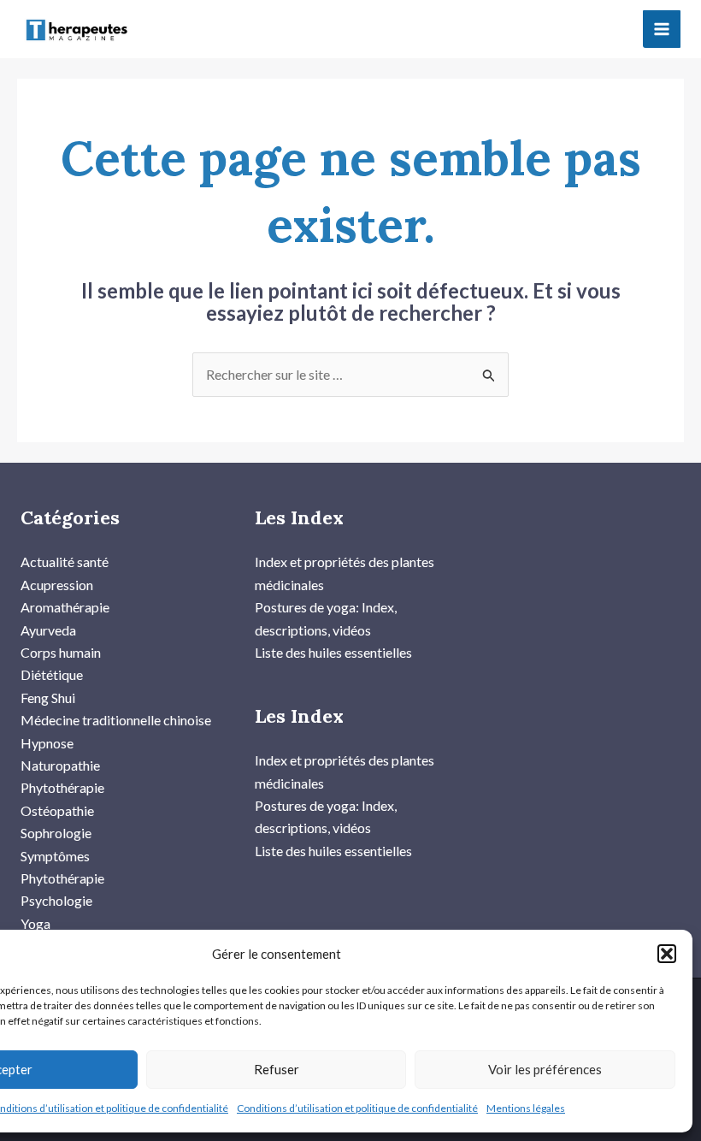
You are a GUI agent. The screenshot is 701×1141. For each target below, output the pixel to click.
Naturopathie (60, 765)
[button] (666, 953)
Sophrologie (56, 833)
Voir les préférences (545, 1069)
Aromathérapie (65, 607)
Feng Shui (48, 697)
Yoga (35, 923)
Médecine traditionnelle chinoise (116, 720)
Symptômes (55, 856)
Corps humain (61, 652)
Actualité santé (65, 561)
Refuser (276, 1069)
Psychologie (56, 900)
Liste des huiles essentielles (333, 652)
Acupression (57, 584)
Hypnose (47, 743)
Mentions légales (525, 1108)
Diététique (52, 674)
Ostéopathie (57, 810)
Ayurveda (48, 630)
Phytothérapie (62, 787)
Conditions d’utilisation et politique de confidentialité (357, 1108)
